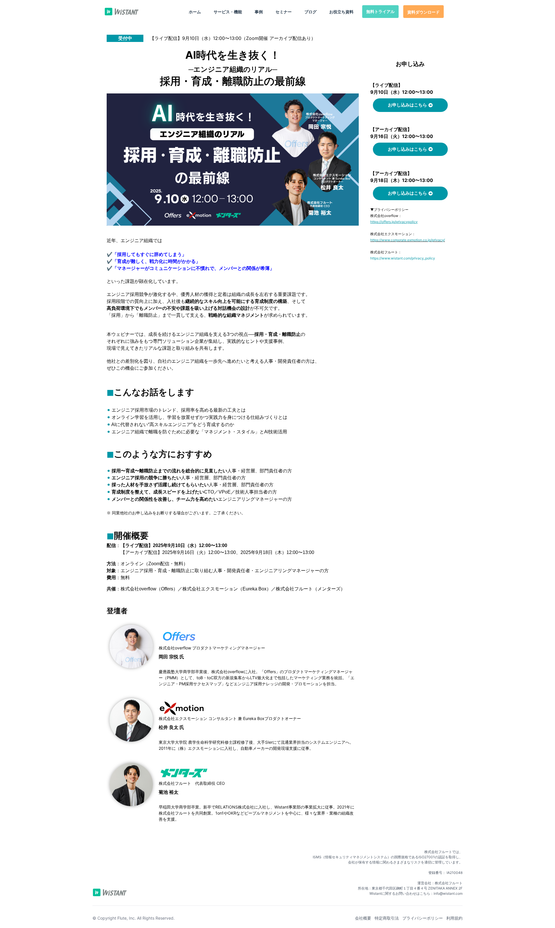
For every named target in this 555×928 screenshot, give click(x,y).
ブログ (310, 11)
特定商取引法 (387, 918)
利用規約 (454, 918)
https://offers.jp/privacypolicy (394, 222)
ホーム (195, 11)
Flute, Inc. (126, 918)
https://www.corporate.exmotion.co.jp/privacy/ (407, 240)
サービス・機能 (228, 11)
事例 (259, 11)
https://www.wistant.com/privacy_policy (402, 258)
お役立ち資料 (341, 11)
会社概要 (363, 918)
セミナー (283, 11)
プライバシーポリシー (422, 918)
